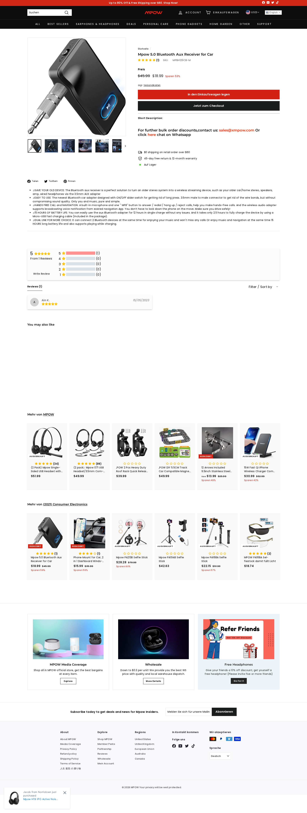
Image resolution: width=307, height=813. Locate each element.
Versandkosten (152, 85)
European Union (144, 749)
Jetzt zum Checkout (208, 106)
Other (245, 24)
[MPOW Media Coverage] (68, 639)
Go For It (239, 680)
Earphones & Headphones (98, 24)
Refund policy (68, 753)
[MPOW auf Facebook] (174, 746)
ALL (38, 24)
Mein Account (106, 763)
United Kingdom (144, 744)
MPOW (48, 414)
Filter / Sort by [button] (260, 286)
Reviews (102, 753)
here (152, 134)
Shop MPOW (105, 739)
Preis (141, 69)
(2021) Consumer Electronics (65, 504)
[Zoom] (77, 87)
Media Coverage (70, 744)
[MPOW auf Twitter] (187, 746)
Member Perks (106, 744)
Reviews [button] (34, 286)
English (273, 12)
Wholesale (104, 758)
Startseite (143, 48)
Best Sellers (58, 24)
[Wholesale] (153, 639)
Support (264, 24)
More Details (153, 681)
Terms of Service (70, 763)
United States (143, 739)
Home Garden (221, 24)
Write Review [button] (41, 273)
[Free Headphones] (238, 639)
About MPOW (68, 739)
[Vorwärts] (124, 146)
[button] (149, 60)
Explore (68, 681)
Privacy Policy (68, 749)
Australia (140, 753)
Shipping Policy (69, 758)
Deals (131, 24)
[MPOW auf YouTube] (180, 746)
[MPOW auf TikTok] (193, 746)
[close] (64, 792)
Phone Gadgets (189, 24)
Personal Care (156, 24)
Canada (140, 758)
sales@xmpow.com (236, 130)
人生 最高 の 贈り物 (70, 768)
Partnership (105, 749)
